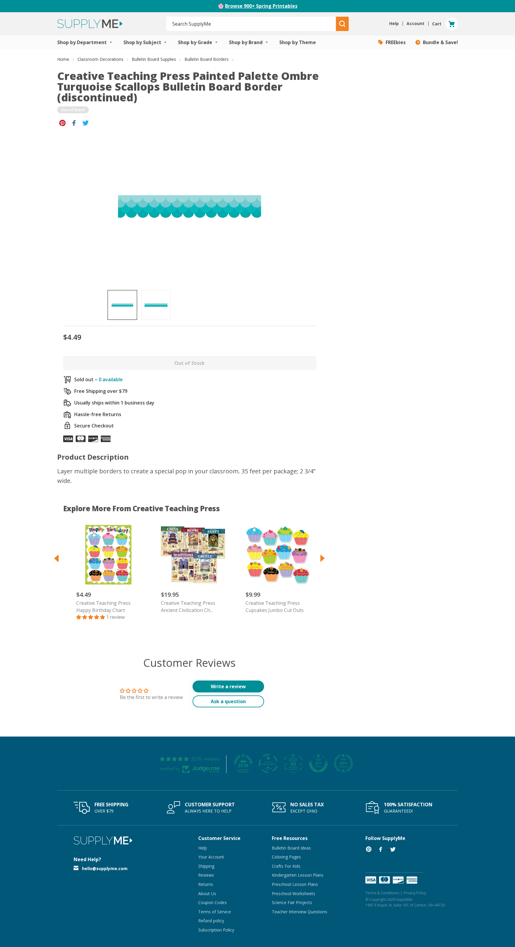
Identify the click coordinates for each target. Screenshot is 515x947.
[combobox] (251, 24)
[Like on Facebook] (74, 122)
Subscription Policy (216, 930)
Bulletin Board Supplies (154, 59)
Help (202, 848)
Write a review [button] (228, 686)
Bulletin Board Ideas (291, 848)
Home (63, 59)
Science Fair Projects (292, 902)
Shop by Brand (246, 42)
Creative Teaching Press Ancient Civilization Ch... (188, 606)
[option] (122, 305)
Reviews (206, 875)
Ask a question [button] (228, 701)
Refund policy (211, 920)
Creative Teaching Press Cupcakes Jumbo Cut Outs (275, 606)
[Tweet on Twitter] (85, 122)
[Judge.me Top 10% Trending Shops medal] (343, 763)
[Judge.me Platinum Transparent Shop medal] (268, 763)
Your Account (211, 857)
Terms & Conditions (382, 892)
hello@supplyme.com (105, 868)
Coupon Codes (212, 902)
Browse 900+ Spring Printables (261, 6)
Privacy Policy (415, 892)
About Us (207, 893)
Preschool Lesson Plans (295, 884)
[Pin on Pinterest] (62, 122)
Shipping (206, 866)
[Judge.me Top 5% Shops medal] (318, 763)
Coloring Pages (286, 857)
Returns (205, 884)
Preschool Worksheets (293, 893)
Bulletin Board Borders (206, 59)
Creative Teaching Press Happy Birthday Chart (103, 606)
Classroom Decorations (100, 59)
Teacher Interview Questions (299, 912)
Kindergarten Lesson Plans (297, 875)
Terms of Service (214, 912)
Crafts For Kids (286, 866)
